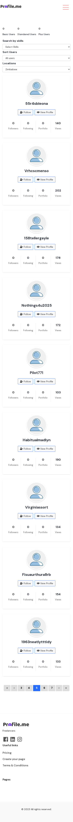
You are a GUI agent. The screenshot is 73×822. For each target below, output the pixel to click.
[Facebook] (5, 739)
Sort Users (10, 52)
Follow (27, 112)
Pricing (7, 753)
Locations (9, 63)
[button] (58, 6)
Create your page (14, 759)
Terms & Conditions (15, 765)
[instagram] (19, 739)
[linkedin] (12, 739)
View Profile (46, 112)
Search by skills (13, 41)
